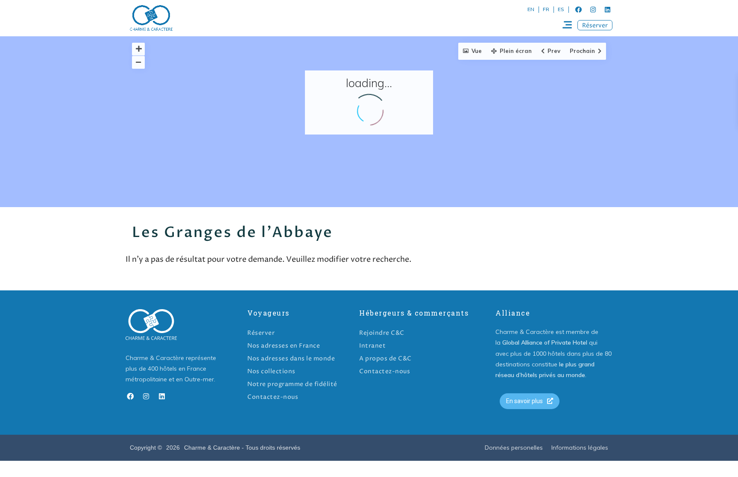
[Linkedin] (607, 9)
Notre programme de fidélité (292, 384)
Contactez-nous (272, 397)
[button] (594, 25)
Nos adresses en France (283, 346)
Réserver (261, 333)
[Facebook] (578, 9)
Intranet (372, 346)
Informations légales (579, 447)
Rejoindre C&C (381, 333)
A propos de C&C (385, 358)
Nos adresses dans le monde (291, 358)
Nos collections (271, 371)
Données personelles (514, 447)
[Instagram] (593, 9)
